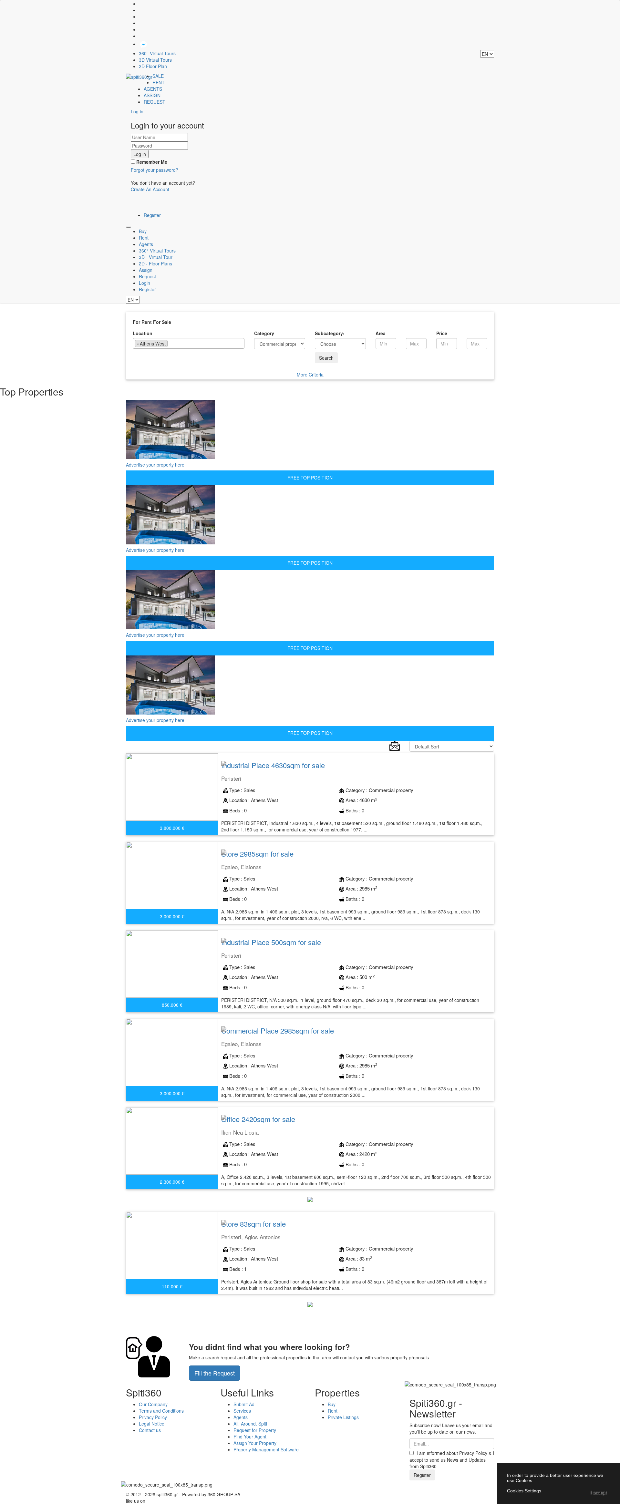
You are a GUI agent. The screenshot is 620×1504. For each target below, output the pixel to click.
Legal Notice (151, 1423)
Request (147, 276)
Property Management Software (266, 1449)
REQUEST (154, 101)
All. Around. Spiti (250, 1423)
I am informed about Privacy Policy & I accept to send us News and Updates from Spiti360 (451, 1459)
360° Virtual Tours (157, 53)
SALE (158, 76)
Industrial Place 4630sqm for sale (273, 765)
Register (152, 215)
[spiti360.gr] (139, 76)
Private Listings (343, 1417)
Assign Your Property (254, 1443)
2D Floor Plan (153, 66)
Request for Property (254, 1430)
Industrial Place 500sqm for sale (271, 942)
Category (264, 333)
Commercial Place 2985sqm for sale (277, 1030)
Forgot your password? (154, 170)
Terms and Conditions (161, 1410)
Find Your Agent (249, 1436)
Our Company (153, 1404)
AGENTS (153, 89)
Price (441, 333)
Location (142, 333)
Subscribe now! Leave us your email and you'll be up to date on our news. (450, 1428)
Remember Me (151, 162)
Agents (146, 244)
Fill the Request (214, 1373)
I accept (598, 1492)
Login (144, 283)
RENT (158, 82)
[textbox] (171, 343)
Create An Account (150, 189)
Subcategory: (330, 333)
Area (381, 333)
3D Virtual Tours (155, 60)
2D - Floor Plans (155, 263)
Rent (144, 237)
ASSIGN (152, 95)
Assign (145, 270)
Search (326, 358)
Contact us (150, 1430)
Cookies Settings (524, 1490)
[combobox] (188, 343)
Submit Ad (243, 1404)
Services (242, 1410)
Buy (143, 231)
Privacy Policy (153, 1417)
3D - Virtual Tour (155, 257)
